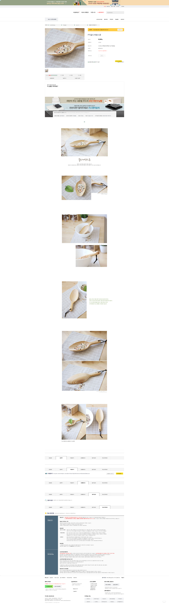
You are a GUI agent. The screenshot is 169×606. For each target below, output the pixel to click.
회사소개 (46, 577)
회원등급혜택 (92, 588)
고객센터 (122, 6)
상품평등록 (52, 78)
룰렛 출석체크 (92, 589)
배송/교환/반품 (104, 457)
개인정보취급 (69, 577)
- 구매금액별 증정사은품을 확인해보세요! (100, 29)
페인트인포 (100, 48)
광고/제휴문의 (62, 577)
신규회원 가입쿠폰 (93, 583)
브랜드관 (122, 19)
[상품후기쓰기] (119, 474)
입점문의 (51, 577)
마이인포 (117, 6)
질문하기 (64, 78)
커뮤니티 (93, 12)
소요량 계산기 (120, 29)
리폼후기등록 (77, 78)
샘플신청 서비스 (93, 586)
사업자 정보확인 (57, 586)
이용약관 (75, 577)
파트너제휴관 (85, 12)
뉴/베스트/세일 (99, 19)
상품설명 (50, 457)
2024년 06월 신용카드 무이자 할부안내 (113, 577)
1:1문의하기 (101, 12)
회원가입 (108, 6)
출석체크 (106, 19)
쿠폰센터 (111, 19)
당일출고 (117, 19)
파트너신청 (56, 577)
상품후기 (61, 457)
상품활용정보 (83, 457)
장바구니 (113, 6)
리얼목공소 (76, 12)
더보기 (122, 577)
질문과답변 (94, 457)
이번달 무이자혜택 (93, 585)
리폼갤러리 (72, 457)
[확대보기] (64, 67)
